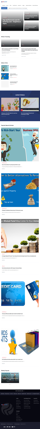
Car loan (11, 393)
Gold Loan (19, 393)
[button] (10, 384)
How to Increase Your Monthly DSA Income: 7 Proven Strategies (31, 17)
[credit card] (20, 322)
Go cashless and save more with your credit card (12, 359)
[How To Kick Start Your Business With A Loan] (5, 65)
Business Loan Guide (27, 403)
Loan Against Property (35, 393)
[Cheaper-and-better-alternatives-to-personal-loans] (20, 173)
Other (13, 84)
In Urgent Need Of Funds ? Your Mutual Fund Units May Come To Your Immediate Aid (19, 256)
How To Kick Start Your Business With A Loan (11, 164)
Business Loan (15, 68)
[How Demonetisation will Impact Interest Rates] (5, 84)
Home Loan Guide (26, 400)
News (17, 414)
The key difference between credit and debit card (12, 313)
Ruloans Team (5, 25)
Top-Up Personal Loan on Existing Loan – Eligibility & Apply (12, 21)
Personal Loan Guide (27, 401)
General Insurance (36, 403)
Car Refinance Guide (27, 406)
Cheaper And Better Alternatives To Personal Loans (13, 75)
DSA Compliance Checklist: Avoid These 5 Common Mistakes (17, 8)
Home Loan (15, 393)
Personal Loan (15, 77)
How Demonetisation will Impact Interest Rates (12, 268)
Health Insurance (36, 401)
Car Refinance (18, 406)
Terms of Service (18, 420)
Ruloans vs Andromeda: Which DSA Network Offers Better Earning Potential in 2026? (29, 50)
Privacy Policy (18, 417)
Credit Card (2, 393)
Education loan (24, 393)
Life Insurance (36, 400)
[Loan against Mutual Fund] (20, 219)
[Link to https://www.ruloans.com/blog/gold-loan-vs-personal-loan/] (2, 110)
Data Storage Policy (19, 419)
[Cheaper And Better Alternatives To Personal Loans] (5, 73)
